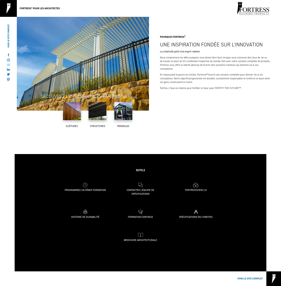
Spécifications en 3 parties (196, 217)
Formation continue (140, 217)
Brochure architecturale (140, 240)
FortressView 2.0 (196, 190)
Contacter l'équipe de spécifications (140, 192)
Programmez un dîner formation (85, 190)
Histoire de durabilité (85, 217)
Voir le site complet (8, 36)
